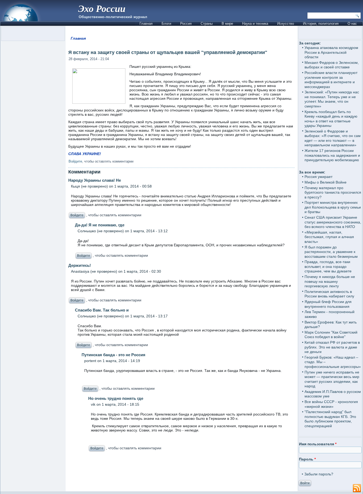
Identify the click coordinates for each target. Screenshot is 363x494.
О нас (352, 24)
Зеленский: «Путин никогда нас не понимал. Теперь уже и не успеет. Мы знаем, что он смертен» (332, 99)
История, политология (321, 24)
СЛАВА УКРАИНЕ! (84, 154)
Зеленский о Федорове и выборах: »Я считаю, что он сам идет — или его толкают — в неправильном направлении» (333, 138)
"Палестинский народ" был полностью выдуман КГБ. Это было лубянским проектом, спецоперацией (330, 419)
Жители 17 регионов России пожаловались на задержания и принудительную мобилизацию (332, 155)
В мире (227, 24)
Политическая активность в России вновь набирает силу (329, 293)
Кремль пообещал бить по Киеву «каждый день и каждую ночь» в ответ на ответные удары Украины (331, 119)
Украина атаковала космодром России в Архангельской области (331, 52)
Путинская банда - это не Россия (113, 354)
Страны (207, 24)
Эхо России (101, 8)
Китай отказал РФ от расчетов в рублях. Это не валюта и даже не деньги (332, 347)
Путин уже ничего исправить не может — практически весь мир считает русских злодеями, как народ (332, 379)
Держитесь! (79, 265)
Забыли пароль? (318, 474)
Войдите (75, 161)
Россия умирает (318, 177)
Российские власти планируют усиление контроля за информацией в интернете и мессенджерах (331, 79)
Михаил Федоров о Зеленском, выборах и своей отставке (332, 64)
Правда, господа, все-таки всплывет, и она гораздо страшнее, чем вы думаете (328, 266)
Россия (186, 24)
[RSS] (357, 488)
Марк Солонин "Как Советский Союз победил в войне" (331, 334)
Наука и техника (255, 24)
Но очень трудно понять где (115, 398)
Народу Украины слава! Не (94, 180)
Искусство (285, 24)
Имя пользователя (317, 444)
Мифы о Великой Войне (326, 182)
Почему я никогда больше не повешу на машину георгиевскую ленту (330, 281)
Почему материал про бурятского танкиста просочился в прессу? (333, 192)
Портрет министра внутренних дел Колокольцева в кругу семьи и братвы (333, 207)
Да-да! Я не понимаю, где (99, 225)
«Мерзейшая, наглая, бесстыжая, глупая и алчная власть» (329, 237)
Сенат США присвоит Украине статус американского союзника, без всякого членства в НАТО (333, 222)
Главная (146, 24)
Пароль (307, 459)
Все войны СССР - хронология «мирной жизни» (331, 404)
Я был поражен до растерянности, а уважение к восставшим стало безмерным (331, 252)
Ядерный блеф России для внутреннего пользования (328, 304)
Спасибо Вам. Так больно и (102, 310)
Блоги (166, 24)
